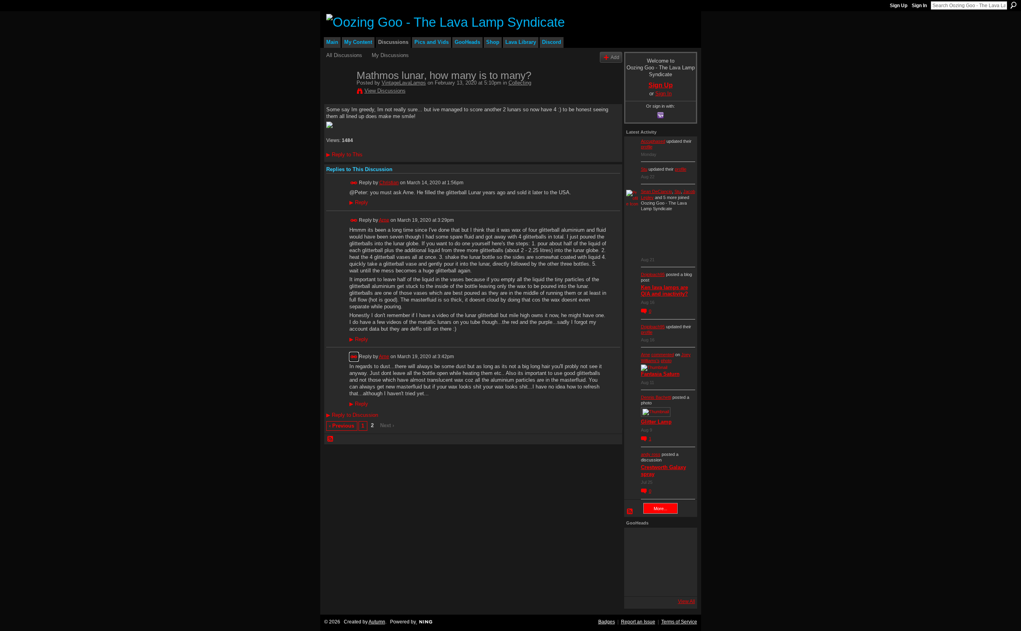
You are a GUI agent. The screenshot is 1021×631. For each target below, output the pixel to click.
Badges (606, 622)
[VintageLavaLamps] (339, 92)
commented (662, 354)
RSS (330, 439)
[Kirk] (658, 562)
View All (686, 601)
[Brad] (680, 562)
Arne (384, 220)
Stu (644, 169)
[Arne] (658, 583)
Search (1013, 5)
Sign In (919, 5)
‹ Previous (341, 426)
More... (660, 508)
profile (646, 146)
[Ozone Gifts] (680, 540)
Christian (389, 182)
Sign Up (898, 5)
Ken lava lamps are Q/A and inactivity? (664, 290)
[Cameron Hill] (658, 540)
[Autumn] (637, 583)
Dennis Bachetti (656, 397)
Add (615, 57)
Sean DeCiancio (656, 191)
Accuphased (653, 141)
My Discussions (390, 55)
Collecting (520, 83)
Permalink (354, 183)
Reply (358, 202)
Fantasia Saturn (660, 374)
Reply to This (344, 155)
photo (666, 360)
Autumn (377, 622)
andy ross (650, 454)
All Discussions (344, 55)
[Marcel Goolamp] (680, 583)
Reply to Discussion (352, 415)
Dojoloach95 (653, 274)
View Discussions (385, 91)
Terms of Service (679, 622)
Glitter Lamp (656, 422)
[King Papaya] (637, 540)
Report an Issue (638, 622)
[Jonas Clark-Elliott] (637, 562)
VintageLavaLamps (404, 83)
